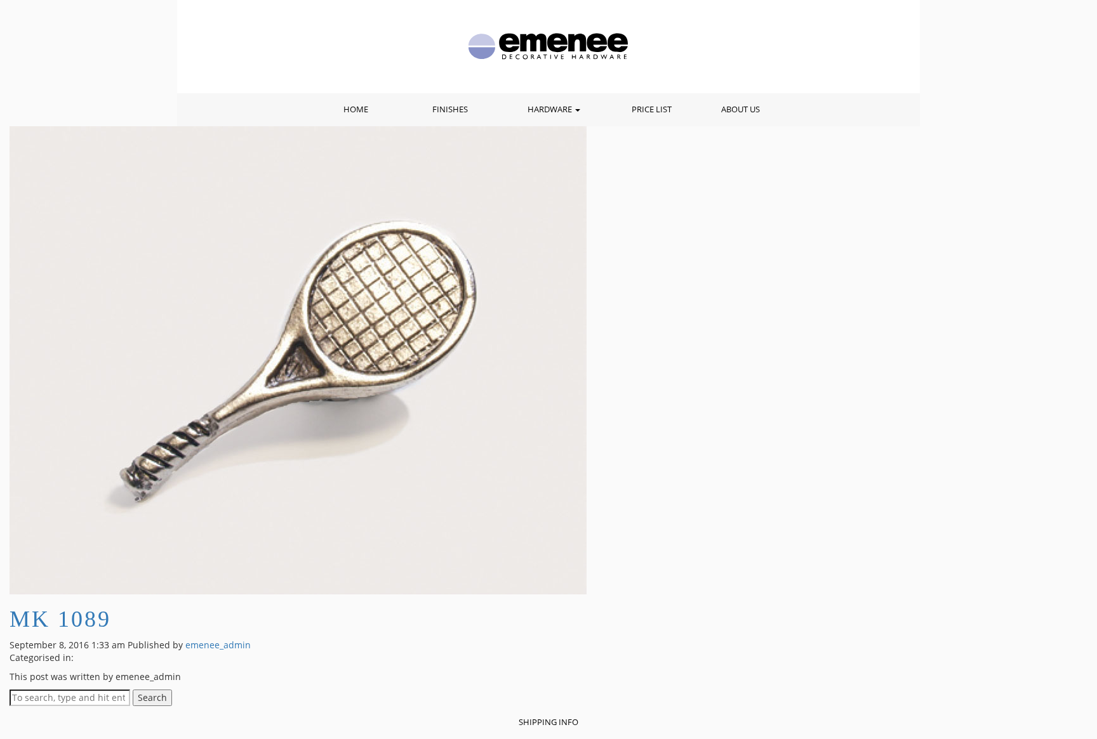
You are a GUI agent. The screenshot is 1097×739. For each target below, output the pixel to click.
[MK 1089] (298, 359)
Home (355, 109)
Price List (652, 109)
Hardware (551, 109)
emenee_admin (218, 645)
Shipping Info (548, 722)
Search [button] (152, 697)
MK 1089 (60, 619)
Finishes (450, 109)
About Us (740, 109)
